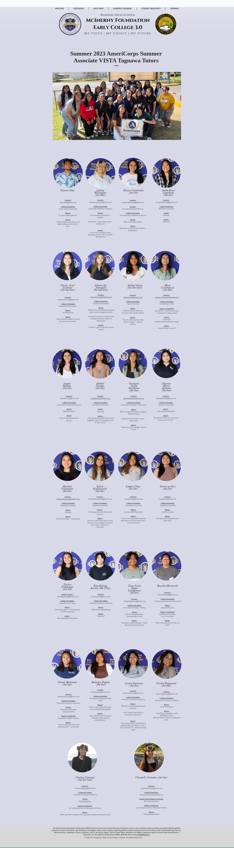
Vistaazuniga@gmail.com (100, 398)
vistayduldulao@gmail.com (133, 398)
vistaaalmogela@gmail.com (101, 297)
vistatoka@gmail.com (68, 202)
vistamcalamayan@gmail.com (167, 297)
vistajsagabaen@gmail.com (166, 202)
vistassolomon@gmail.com (68, 299)
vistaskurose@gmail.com (69, 398)
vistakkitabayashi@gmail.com (100, 499)
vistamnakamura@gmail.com (68, 499)
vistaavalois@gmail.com (132, 297)
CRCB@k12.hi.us (144, 834)
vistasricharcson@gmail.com (100, 202)
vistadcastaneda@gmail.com (133, 202)
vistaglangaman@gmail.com (134, 601)
